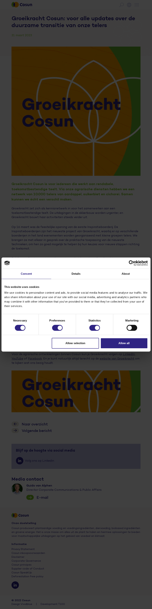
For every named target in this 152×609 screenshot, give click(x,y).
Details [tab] (76, 273)
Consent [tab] (26, 273)
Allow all (124, 343)
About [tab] (126, 273)
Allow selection (75, 343)
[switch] (57, 328)
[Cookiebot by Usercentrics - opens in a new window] (131, 263)
